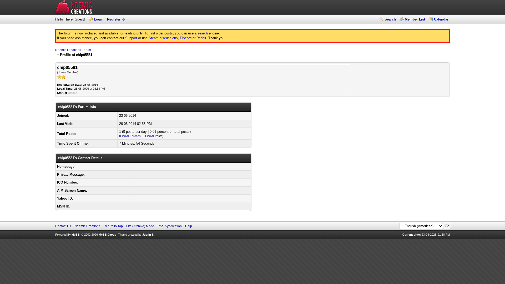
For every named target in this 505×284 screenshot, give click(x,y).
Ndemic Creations (87, 226)
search (203, 33)
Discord (185, 38)
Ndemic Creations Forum (73, 50)
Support (131, 38)
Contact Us (63, 226)
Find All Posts (153, 136)
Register (113, 19)
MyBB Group (108, 234)
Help (188, 226)
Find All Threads (130, 136)
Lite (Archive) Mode (140, 226)
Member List (415, 19)
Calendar (441, 19)
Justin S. (148, 234)
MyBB (76, 234)
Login (98, 19)
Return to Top (113, 226)
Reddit (201, 38)
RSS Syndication (170, 226)
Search (390, 19)
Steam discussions (163, 38)
